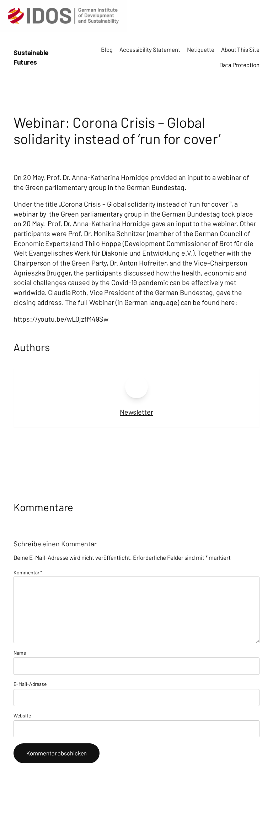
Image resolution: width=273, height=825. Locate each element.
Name (20, 653)
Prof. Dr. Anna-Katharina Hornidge (98, 177)
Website (22, 715)
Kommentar (28, 572)
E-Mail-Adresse (30, 684)
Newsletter (136, 412)
